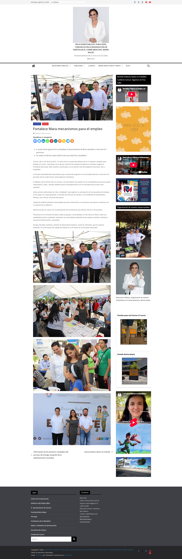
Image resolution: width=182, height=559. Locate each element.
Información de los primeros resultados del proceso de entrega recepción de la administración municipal (50, 455)
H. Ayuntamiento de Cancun (41, 508)
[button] (69, 65)
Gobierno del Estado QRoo (40, 503)
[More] (72, 141)
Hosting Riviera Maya (38, 512)
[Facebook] (35, 141)
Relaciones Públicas (60, 66)
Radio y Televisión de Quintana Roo (44, 525)
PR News (34, 517)
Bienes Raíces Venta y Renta (109, 66)
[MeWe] (56, 141)
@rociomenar (84, 517)
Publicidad (78, 66)
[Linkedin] (43, 141)
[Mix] (60, 141)
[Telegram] (68, 141)
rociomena (47, 133)
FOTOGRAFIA (37, 124)
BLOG (128, 66)
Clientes (91, 66)
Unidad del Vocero (37, 534)
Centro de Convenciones (40, 499)
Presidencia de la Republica (41, 521)
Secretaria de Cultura (38, 530)
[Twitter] (39, 141)
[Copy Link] (64, 141)
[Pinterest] (51, 141)
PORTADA (45, 124)
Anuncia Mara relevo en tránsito (97, 452)
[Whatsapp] (47, 141)
